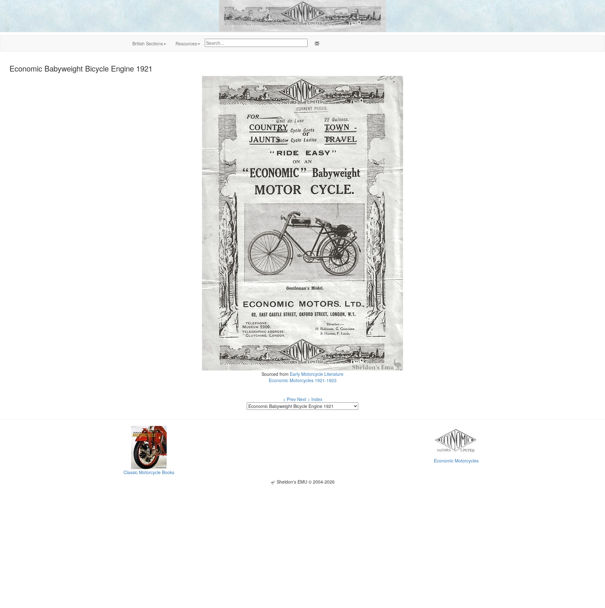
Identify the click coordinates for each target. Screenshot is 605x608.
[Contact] (316, 43)
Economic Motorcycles (456, 460)
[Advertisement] (302, 529)
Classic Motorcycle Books (149, 472)
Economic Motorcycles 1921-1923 (303, 380)
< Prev (289, 399)
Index (316, 399)
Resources (186, 43)
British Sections (147, 43)
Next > (303, 399)
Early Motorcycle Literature (316, 374)
